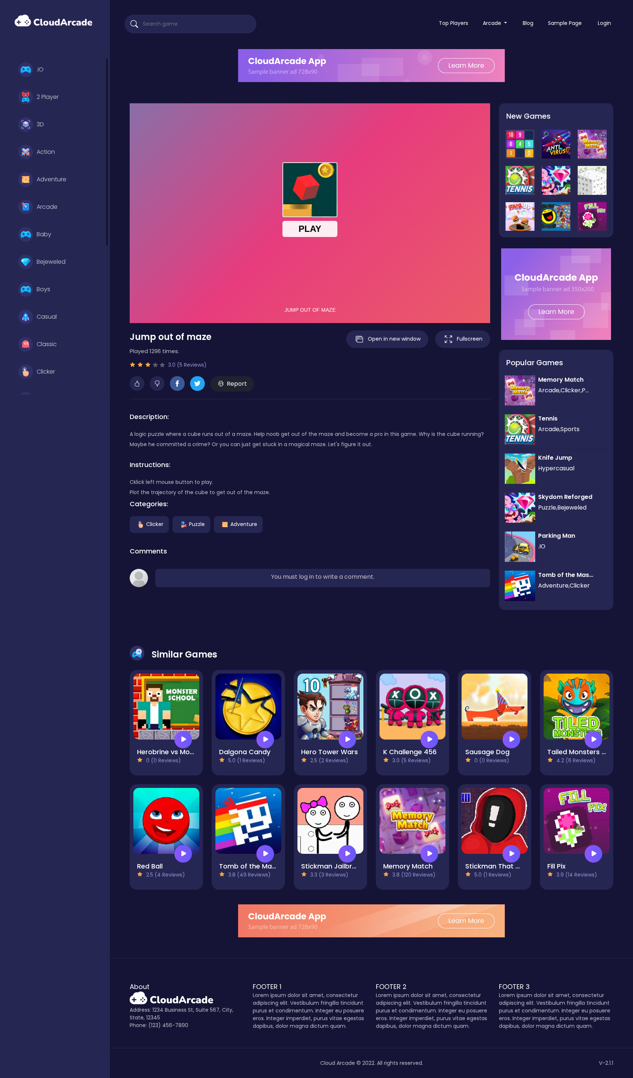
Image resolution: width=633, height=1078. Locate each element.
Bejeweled (51, 262)
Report (237, 383)
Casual (47, 316)
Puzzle (197, 524)
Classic (47, 344)
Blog (528, 23)
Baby (44, 234)
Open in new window (394, 338)
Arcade (47, 207)
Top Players (453, 23)
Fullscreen (469, 338)
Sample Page (565, 23)
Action (46, 152)
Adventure (51, 179)
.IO (40, 69)
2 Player (48, 97)
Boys (43, 289)
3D (40, 124)
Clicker (46, 371)
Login (604, 23)
